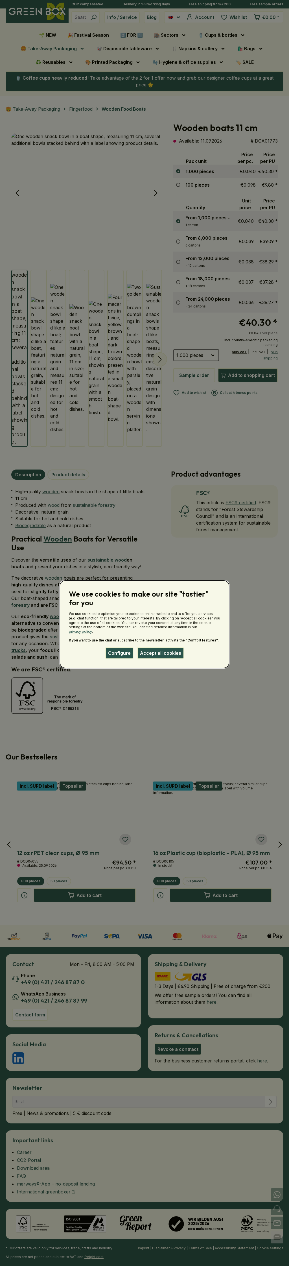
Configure (119, 653)
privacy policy (80, 631)
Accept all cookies (160, 653)
